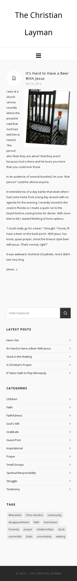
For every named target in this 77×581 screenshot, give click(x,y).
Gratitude (12, 432)
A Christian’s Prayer (19, 365)
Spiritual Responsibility (21, 473)
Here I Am (12, 340)
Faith (9, 407)
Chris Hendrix (34, 515)
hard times (51, 522)
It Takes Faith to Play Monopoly (26, 373)
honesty (14, 529)
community (54, 515)
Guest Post (13, 440)
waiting (60, 536)
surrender (15, 536)
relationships (45, 529)
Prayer (10, 456)
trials (29, 536)
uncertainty (44, 536)
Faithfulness (14, 415)
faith (36, 522)
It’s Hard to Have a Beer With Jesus (28, 348)
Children (11, 399)
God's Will (12, 424)
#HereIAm (15, 515)
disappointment (19, 522)
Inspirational (14, 448)
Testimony (13, 489)
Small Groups (15, 465)
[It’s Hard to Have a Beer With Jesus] (13, 78)
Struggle (11, 481)
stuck (61, 529)
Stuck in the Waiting (19, 357)
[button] (65, 313)
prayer (28, 529)
